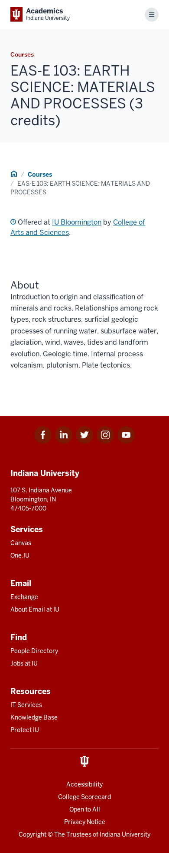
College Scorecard (84, 797)
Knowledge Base (34, 717)
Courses (40, 174)
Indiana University (125, 834)
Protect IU (24, 730)
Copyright (32, 834)
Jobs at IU (24, 663)
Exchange (24, 597)
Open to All (84, 809)
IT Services (26, 705)
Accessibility (84, 784)
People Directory (34, 651)
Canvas (20, 543)
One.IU (19, 555)
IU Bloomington (76, 222)
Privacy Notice (84, 822)
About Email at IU (34, 609)
